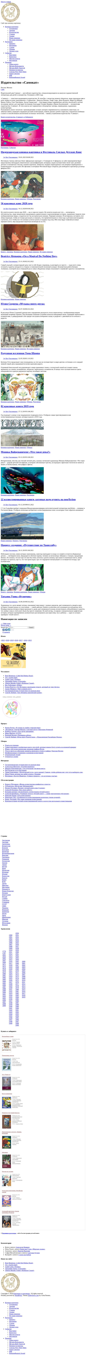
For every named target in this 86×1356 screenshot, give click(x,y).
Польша (5, 893)
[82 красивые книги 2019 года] (22, 400)
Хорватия (5, 912)
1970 (17, 971)
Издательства (14, 32)
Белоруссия (6, 846)
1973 (17, 976)
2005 (23, 971)
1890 (4, 992)
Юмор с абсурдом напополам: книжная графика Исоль (24, 749)
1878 (4, 970)
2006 (23, 973)
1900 (10, 935)
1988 (17, 1004)
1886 (4, 985)
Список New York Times (17, 72)
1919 (10, 967)
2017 (20, 640)
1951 (17, 935)
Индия (4, 866)
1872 (4, 966)
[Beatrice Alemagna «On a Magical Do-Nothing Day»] (22, 250)
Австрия (5, 842)
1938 (10, 1003)
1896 (4, 1000)
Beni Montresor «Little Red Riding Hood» (19, 676)
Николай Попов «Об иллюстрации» (18, 795)
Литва (4, 883)
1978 (17, 986)
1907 (10, 944)
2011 (23, 982)
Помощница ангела (8, 1055)
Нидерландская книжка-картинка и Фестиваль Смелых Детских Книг (41, 152)
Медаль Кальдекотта (16, 66)
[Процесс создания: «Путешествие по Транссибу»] (22, 539)
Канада (4, 878)
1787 (4, 953)
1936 (10, 999)
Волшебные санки (7, 1036)
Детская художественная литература (16, 1100)
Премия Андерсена (16, 70)
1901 (10, 937)
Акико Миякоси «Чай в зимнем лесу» (18, 689)
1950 (17, 933)
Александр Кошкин (23, 1247)
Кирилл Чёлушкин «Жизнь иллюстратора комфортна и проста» (28, 784)
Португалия (6, 895)
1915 (10, 959)
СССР (4, 904)
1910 (10, 950)
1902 (10, 939)
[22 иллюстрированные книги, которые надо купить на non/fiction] (22, 493)
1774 (4, 951)
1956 (17, 944)
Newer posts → (6, 625)
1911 (10, 952)
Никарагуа (6, 889)
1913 (10, 956)
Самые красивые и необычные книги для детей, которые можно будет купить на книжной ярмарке (40, 747)
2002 (23, 965)
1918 (10, 965)
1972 (17, 974)
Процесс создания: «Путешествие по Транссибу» (29, 545)
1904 (10, 941)
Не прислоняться (16, 1061)
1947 (10, 1020)
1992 (17, 1012)
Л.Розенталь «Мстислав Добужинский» (19, 786)
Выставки (12, 55)
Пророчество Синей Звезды (11, 1113)
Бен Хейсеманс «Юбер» (13, 685)
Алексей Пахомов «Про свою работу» (18, 790)
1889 (4, 991)
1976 (17, 982)
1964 (17, 959)
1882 (4, 977)
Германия (5, 859)
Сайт (2, 89)
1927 (10, 982)
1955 (17, 943)
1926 (10, 980)
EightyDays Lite (33, 1295)
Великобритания (8, 853)
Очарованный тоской (12, 755)
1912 (10, 954)
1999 (17, 1025)
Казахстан (5, 876)
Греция (4, 863)
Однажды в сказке (11, 756)
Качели (14, 1040)
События (8, 53)
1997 (17, 1021)
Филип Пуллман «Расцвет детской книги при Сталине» (25, 788)
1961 (17, 954)
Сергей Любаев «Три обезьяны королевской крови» (23, 692)
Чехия (4, 913)
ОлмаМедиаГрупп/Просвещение (17, 1117)
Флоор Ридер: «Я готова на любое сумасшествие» (23, 728)
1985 (17, 999)
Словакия (5, 902)
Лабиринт (14, 1097)
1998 (17, 1023)
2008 (23, 976)
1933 (10, 993)
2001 (23, 963)
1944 (10, 1014)
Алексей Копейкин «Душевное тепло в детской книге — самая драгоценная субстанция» (37, 794)
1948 (10, 1021)
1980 (17, 989)
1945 (10, 1016)
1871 (4, 964)
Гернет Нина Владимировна (17, 1104)
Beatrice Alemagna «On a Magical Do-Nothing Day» (29, 256)
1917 (10, 963)
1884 (4, 981)
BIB (10, 75)
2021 (3, 640)
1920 (10, 969)
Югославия (6, 923)
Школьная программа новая (17, 1081)
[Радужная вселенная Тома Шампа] (22, 347)
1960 (17, 952)
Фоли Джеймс (15, 1144)
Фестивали (13, 60)
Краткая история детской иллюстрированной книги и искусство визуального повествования (38, 801)
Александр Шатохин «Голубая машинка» (20, 766)
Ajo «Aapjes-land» (11, 677)
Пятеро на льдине (7, 1171)
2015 (30, 640)
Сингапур (5, 900)
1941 (10, 1008)
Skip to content (6, 2)
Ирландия (5, 870)
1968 (17, 967)
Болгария (5, 850)
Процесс (12, 43)
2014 (23, 988)
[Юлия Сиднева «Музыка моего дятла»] (22, 297)
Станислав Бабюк (24, 1255)
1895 (4, 998)
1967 (17, 965)
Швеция (5, 919)
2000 (23, 961)
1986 (17, 1001)
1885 (4, 983)
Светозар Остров (33, 1253)
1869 (4, 962)
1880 (4, 974)
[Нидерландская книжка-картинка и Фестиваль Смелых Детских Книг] (22, 146)
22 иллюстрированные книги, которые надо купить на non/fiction (38, 499)
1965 (17, 961)
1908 (10, 946)
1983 (17, 995)
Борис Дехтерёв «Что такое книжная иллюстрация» (23, 799)
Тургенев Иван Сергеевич (16, 1084)
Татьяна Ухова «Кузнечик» (16, 596)
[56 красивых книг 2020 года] (22, 197)
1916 (10, 961)
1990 (17, 1008)
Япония (5, 925)
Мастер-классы (14, 58)
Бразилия (5, 851)
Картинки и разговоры (9, 1233)
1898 (4, 1004)
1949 (10, 1023)
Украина (5, 908)
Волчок (14, 1059)
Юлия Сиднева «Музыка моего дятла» (23, 303)
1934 (10, 995)
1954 (17, 941)
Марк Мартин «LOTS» (13, 733)
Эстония (5, 921)
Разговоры (9, 42)
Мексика (5, 885)
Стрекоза (14, 1078)
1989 (17, 1006)
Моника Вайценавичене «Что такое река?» (25, 452)
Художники (13, 28)
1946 (10, 1018)
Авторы (12, 30)
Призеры (8, 62)
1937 (10, 1001)
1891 (4, 994)
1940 (10, 1006)
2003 (23, 967)
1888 (4, 989)
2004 (23, 969)
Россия (4, 896)
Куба (4, 881)
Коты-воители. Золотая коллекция (17, 1121)
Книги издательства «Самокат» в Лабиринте (17, 117)
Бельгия (5, 848)
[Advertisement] (43, 818)
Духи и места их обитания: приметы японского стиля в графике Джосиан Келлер (34, 751)
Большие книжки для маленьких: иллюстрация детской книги (27, 792)
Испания (5, 872)
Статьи (11, 47)
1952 (17, 937)
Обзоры (12, 49)
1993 (17, 1014)
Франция (5, 910)
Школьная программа (17, 1158)
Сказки (11, 36)
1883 (4, 979)
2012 (23, 984)
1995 (17, 1018)
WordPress (18, 1295)
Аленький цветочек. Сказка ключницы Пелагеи (10, 1212)
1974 (17, 978)
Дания (4, 865)
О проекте (6, 632)
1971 (17, 973)
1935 (10, 997)
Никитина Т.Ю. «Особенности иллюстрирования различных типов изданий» (33, 797)
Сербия (4, 898)
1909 (10, 948)
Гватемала (5, 857)
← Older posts (5, 623)
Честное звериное (16, 1178)
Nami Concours (14, 74)
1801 (4, 955)
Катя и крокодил (7, 1094)
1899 (4, 1006)
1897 (4, 1002)
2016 (25, 640)
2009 (23, 978)
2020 (7, 640)
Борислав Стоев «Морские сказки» (32, 1249)
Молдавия (5, 887)
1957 (17, 946)
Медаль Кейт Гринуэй (17, 68)
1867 (4, 960)
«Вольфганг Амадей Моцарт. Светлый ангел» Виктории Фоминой (29, 729)
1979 (17, 988)
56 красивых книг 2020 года (17, 203)
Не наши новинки (15, 40)
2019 (12, 640)
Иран (4, 868)
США (4, 906)
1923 (10, 974)
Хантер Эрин (19, 1123)
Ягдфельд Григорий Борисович (17, 1106)
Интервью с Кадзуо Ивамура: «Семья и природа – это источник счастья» (31, 776)
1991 (17, 1010)
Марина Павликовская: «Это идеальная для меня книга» (25, 768)
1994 (17, 1016)
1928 (10, 984)
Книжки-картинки (11, 27)
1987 (17, 1003)
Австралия (6, 840)
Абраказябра (15, 1175)
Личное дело (13, 51)
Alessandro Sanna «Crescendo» (15, 681)
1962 (17, 956)
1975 (17, 980)
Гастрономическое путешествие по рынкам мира (22, 691)
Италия (4, 874)
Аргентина (6, 844)
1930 (10, 988)
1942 (10, 1010)
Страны (12, 34)
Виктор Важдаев (24, 1251)
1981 (17, 991)
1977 (17, 984)
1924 (10, 976)
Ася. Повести (6, 1074)
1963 (17, 958)
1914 (10, 958)
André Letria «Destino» (13, 679)
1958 (17, 948)
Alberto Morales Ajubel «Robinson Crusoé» (19, 683)
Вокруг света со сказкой (16, 1198)
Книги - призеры (7, 252)
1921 (10, 971)
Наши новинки (14, 38)
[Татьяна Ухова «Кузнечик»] (22, 590)
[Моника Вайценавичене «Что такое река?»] (22, 446)
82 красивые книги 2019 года (17, 406)
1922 (10, 973)
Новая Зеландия (8, 891)
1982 (17, 993)
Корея (4, 880)
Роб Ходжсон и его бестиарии (16, 770)
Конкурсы (12, 57)
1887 (4, 987)
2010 (23, 980)
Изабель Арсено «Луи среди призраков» (19, 731)
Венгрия (5, 855)
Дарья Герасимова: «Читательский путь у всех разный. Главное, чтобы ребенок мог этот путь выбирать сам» (44, 772)
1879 (4, 972)
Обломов (5, 1152)
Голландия (6, 861)
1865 (4, 959)
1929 (10, 986)
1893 (4, 996)
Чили (4, 915)
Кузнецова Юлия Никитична (17, 1064)
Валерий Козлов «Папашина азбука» (18, 735)
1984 (17, 997)
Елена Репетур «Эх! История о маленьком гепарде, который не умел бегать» (32, 687)
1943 (10, 1012)
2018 (16, 640)
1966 (17, 963)
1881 (4, 975)
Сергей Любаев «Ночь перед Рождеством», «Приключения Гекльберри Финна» (33, 737)
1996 (17, 1020)
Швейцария (6, 917)
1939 (10, 1004)
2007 (23, 974)
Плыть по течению (12, 745)
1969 (17, 969)
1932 (10, 991)
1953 (17, 939)
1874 (4, 968)
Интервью (13, 45)
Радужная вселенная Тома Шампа (20, 353)
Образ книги (13, 64)
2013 (23, 986)
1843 (4, 957)
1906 (10, 943)
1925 (10, 978)
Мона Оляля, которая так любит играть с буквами (23, 774)
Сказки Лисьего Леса (16, 1042)
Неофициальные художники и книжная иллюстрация (24, 753)
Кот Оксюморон (11, 157)
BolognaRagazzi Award (17, 77)
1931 (10, 989)
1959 (17, 950)
